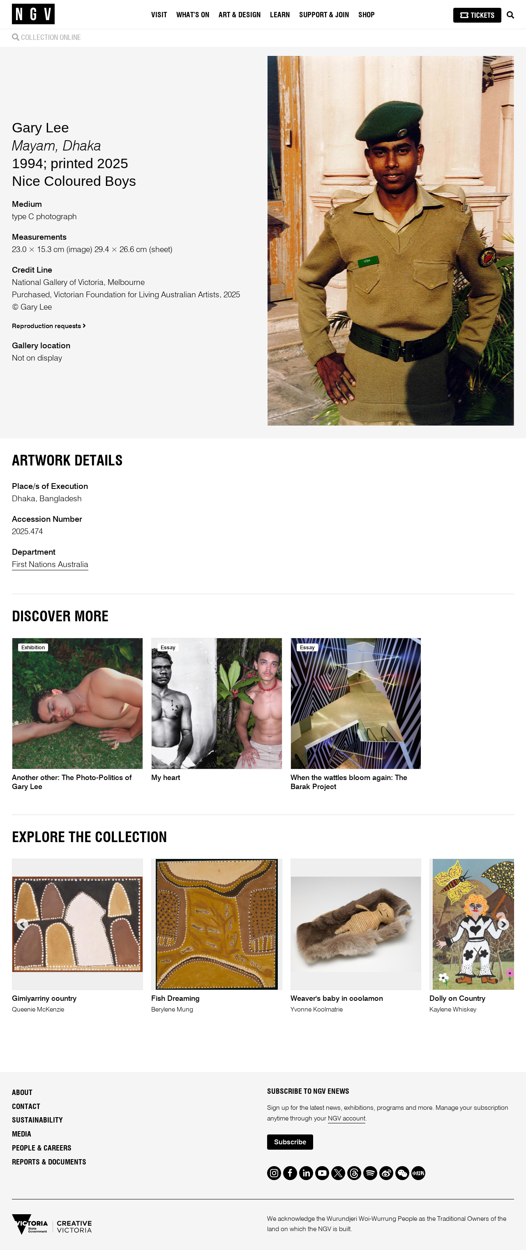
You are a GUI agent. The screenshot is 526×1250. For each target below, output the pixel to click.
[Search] (510, 15)
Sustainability (37, 1120)
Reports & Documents (49, 1162)
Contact (26, 1107)
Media (21, 1134)
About (22, 1093)
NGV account (346, 1119)
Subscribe (290, 1142)
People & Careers (42, 1148)
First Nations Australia (50, 565)
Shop (366, 15)
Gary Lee (40, 127)
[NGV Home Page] (33, 14)
